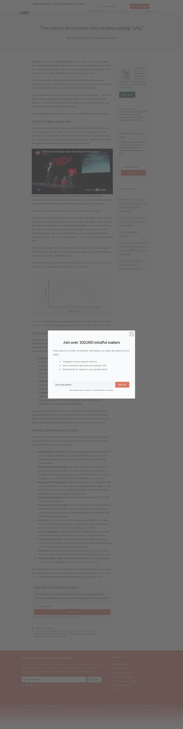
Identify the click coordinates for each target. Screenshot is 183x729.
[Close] (131, 333)
